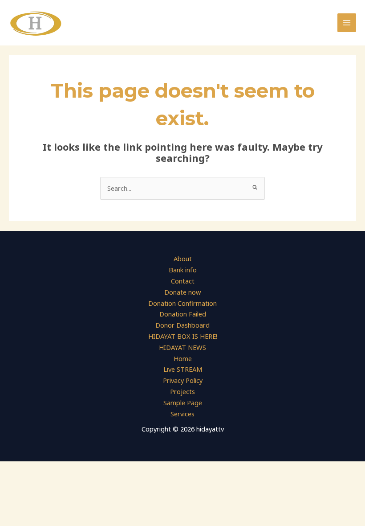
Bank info (183, 269)
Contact (183, 280)
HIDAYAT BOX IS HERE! (182, 336)
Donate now (182, 292)
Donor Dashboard (182, 325)
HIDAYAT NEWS (182, 347)
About (183, 258)
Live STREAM (182, 369)
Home (183, 358)
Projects (182, 391)
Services (182, 413)
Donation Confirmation (182, 303)
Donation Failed (182, 313)
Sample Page (182, 402)
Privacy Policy (183, 380)
